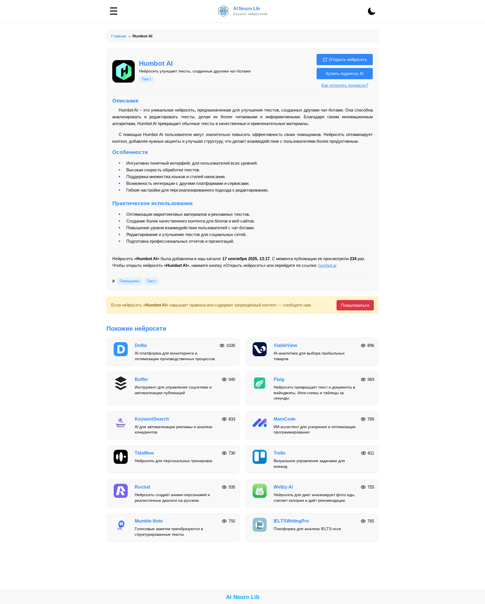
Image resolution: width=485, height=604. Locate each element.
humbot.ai (327, 265)
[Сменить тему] (371, 11)
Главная (118, 36)
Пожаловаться (355, 305)
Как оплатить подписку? (344, 85)
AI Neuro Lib (242, 597)
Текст (146, 79)
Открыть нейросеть (348, 59)
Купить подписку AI (344, 73)
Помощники (129, 281)
